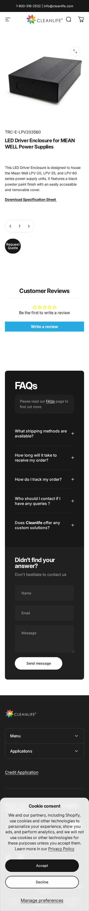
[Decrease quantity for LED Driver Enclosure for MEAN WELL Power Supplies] (10, 226)
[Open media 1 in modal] (75, 51)
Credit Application (21, 772)
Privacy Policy (61, 848)
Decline (42, 882)
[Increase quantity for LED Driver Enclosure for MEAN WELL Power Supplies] (28, 226)
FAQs (50, 401)
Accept (42, 865)
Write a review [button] (44, 326)
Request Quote (13, 246)
